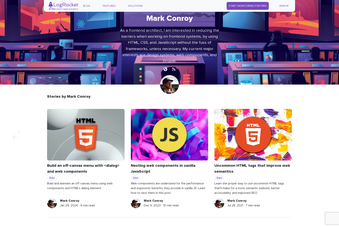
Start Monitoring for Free (248, 6)
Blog (86, 6)
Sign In (283, 6)
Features (109, 6)
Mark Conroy (69, 201)
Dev (52, 178)
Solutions (135, 6)
